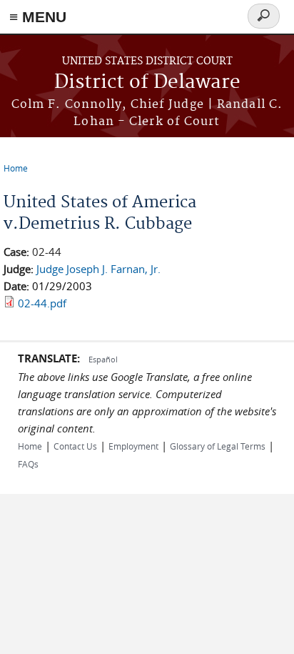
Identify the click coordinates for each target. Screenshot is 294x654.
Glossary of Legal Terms (217, 446)
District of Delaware (147, 82)
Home (16, 168)
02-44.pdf (42, 303)
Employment (133, 446)
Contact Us (75, 446)
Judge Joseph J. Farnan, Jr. (98, 269)
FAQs (28, 464)
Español (103, 359)
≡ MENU (37, 17)
